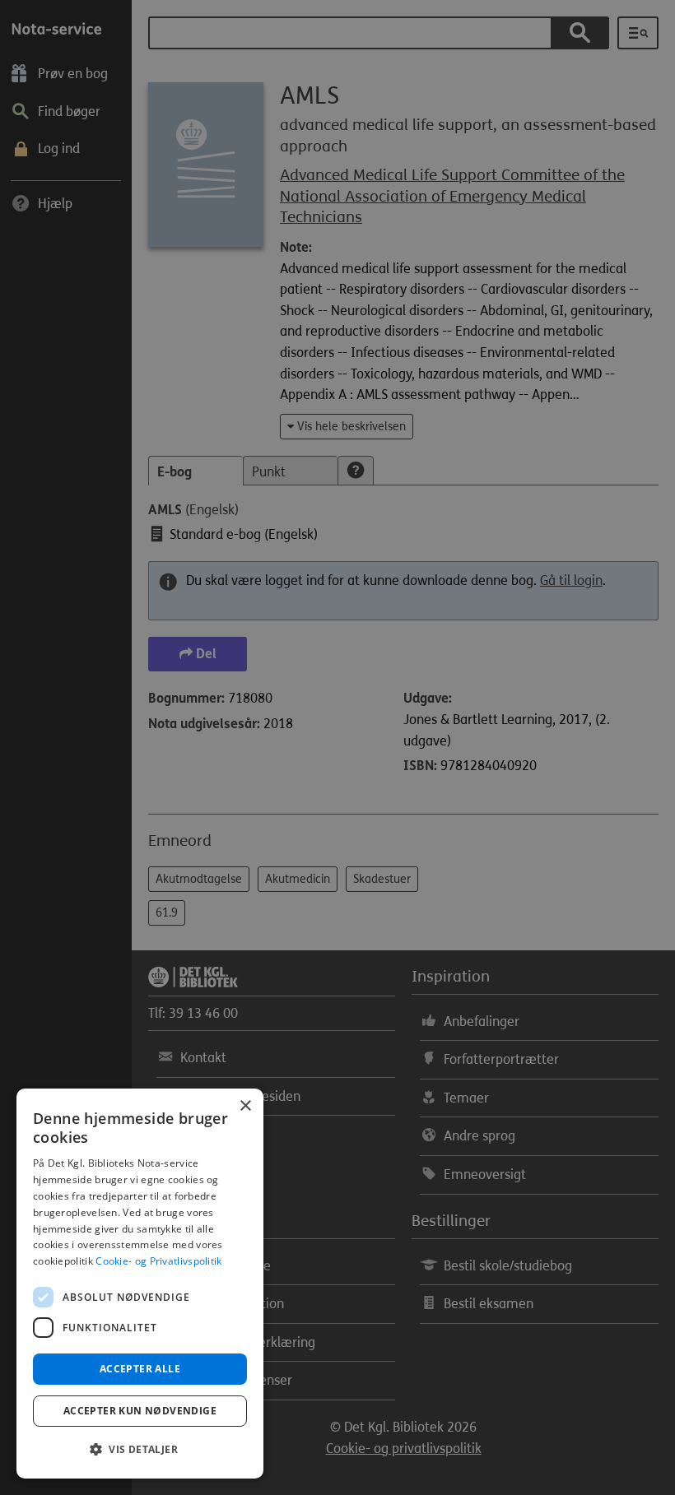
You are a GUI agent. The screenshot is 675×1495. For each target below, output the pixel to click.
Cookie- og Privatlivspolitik (158, 1261)
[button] (140, 1449)
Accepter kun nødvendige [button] (139, 1411)
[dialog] (139, 1284)
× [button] (245, 1106)
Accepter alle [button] (140, 1369)
